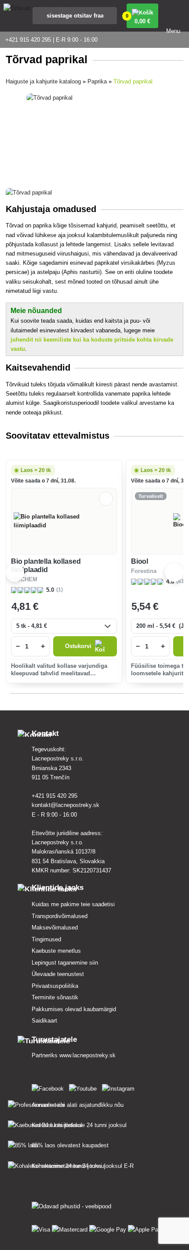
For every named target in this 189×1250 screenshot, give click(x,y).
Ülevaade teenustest (58, 974)
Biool (139, 561)
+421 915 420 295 (54, 796)
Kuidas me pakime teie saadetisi (73, 904)
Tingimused (46, 939)
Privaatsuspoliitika (55, 986)
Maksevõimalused (55, 927)
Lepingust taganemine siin (65, 962)
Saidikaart (44, 1020)
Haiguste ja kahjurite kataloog (43, 81)
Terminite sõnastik (55, 997)
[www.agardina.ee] (49, 1087)
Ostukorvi (78, 646)
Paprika (97, 81)
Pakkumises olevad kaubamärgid (74, 1009)
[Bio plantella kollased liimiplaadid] (64, 521)
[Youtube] (84, 1087)
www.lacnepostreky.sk (87, 1055)
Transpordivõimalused (59, 916)
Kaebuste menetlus (56, 950)
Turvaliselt (150, 496)
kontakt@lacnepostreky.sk (65, 805)
